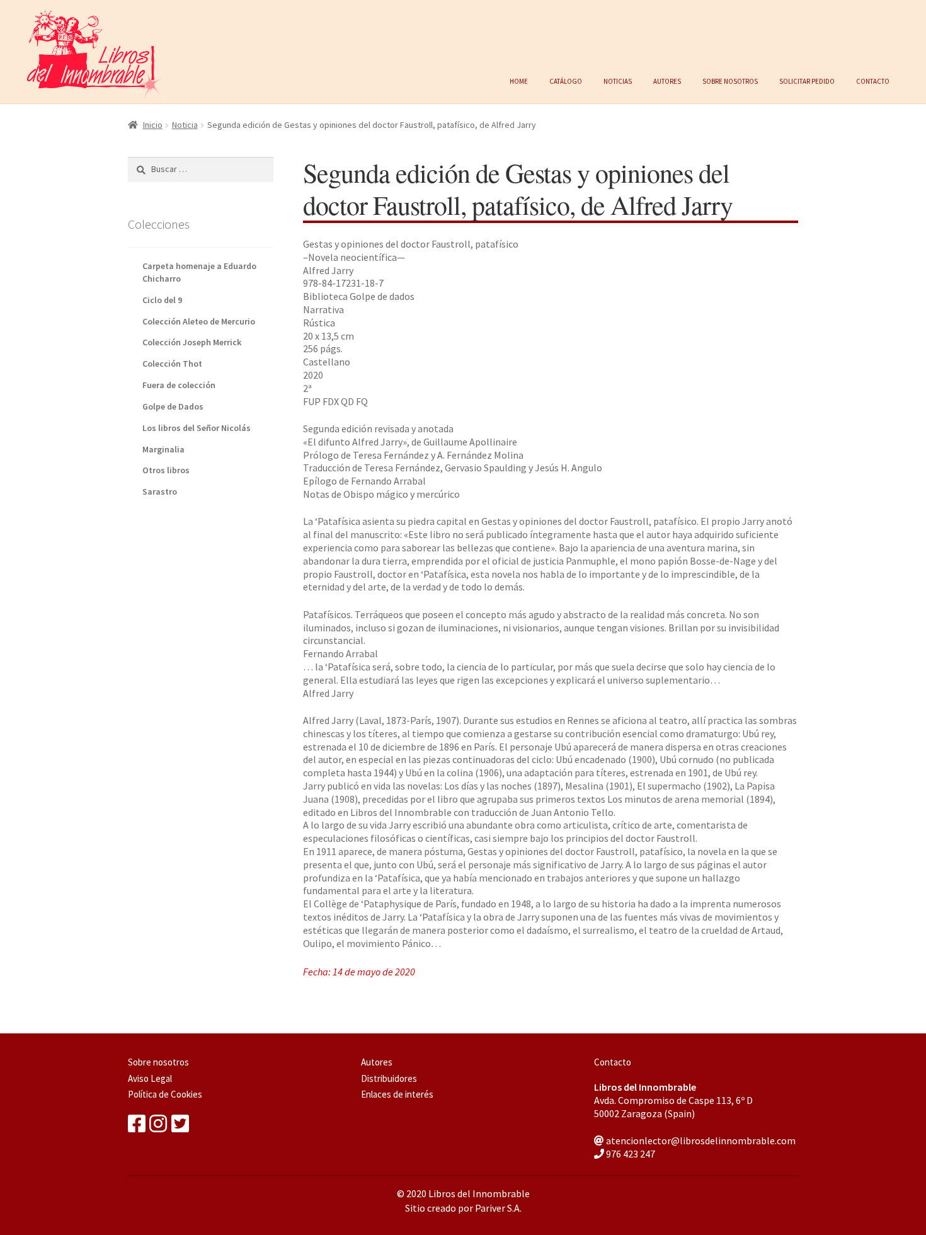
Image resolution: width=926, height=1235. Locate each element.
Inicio (153, 124)
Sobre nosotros (730, 80)
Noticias (617, 80)
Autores (667, 80)
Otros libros (166, 470)
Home (519, 80)
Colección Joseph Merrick (191, 342)
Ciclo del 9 (162, 300)
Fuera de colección (178, 385)
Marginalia (163, 449)
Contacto (872, 80)
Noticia (185, 124)
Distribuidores (389, 1078)
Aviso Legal (150, 1078)
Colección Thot (172, 363)
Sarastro (159, 491)
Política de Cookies (165, 1094)
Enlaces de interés (397, 1094)
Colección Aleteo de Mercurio (198, 321)
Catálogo (565, 80)
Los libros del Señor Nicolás (196, 428)
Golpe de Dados (172, 406)
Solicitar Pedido (807, 80)
